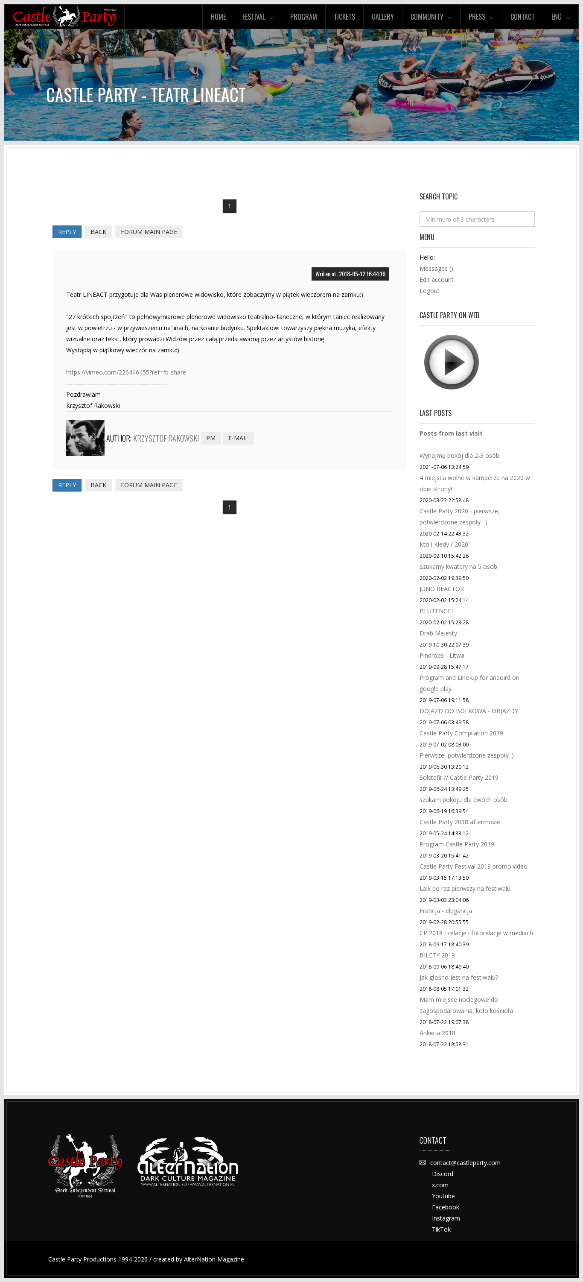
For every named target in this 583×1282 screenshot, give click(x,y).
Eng (556, 17)
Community (427, 17)
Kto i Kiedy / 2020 (444, 544)
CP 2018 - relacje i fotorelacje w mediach (476, 933)
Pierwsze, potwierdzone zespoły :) (467, 755)
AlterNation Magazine (214, 1259)
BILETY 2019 (437, 955)
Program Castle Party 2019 (457, 844)
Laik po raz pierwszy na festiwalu (465, 888)
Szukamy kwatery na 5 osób (458, 566)
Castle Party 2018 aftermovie (460, 822)
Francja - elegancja (446, 911)
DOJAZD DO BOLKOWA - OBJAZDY (469, 711)
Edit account (437, 279)
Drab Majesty (438, 633)
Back (98, 232)
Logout (430, 291)
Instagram (446, 1218)
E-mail (238, 438)
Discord (442, 1174)
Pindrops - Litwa (442, 655)
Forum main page (149, 232)
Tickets (344, 17)
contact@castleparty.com (465, 1163)
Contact (522, 17)
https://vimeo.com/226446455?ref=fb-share (126, 372)
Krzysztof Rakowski (166, 438)
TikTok (441, 1229)
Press (477, 17)
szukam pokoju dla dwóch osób (463, 800)
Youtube (443, 1196)
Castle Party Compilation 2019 (461, 733)
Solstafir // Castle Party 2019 (459, 777)
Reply (67, 232)
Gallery (383, 17)
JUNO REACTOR (442, 589)
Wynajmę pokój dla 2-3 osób (459, 455)
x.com (440, 1185)
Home (218, 17)
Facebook (445, 1207)
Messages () (436, 268)
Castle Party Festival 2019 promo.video (474, 866)
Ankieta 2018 (437, 1033)
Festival (253, 17)
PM (211, 438)
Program (303, 17)
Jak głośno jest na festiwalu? (459, 977)
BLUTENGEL (437, 611)
